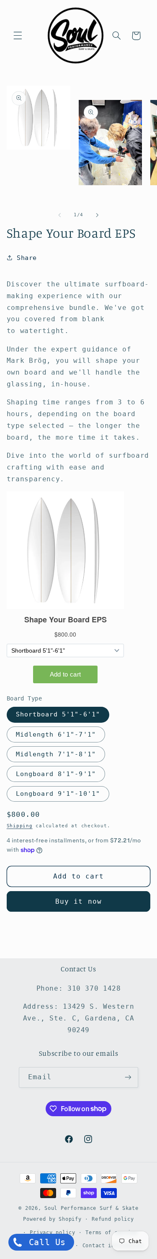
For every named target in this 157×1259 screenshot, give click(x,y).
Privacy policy (52, 1232)
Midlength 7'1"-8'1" (56, 754)
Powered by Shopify (52, 1219)
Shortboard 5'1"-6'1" (58, 714)
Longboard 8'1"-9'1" (56, 773)
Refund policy (113, 1219)
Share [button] (27, 257)
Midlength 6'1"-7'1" (56, 734)
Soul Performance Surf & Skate (91, 1208)
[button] (17, 35)
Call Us (44, 1242)
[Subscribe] (127, 1077)
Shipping (20, 825)
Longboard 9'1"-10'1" (58, 793)
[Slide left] (59, 215)
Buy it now (78, 901)
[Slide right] (97, 215)
